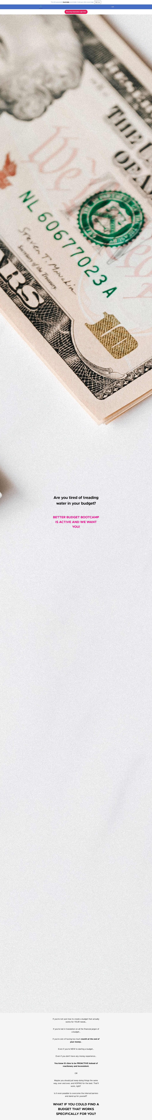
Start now (97, 2)
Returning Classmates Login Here (76, 11)
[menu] (112, 7)
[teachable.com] (66, 2)
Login (112, 6)
